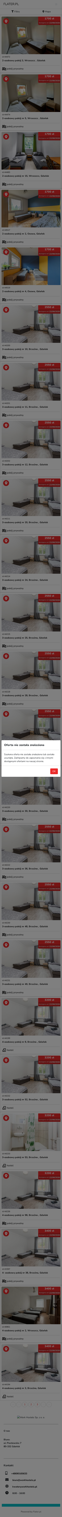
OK (54, 771)
